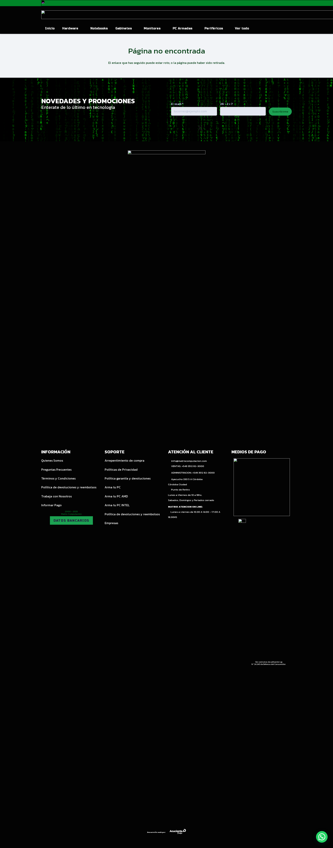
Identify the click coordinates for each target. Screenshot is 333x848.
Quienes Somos (52, 460)
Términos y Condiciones (58, 478)
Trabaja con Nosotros (56, 496)
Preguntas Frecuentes (56, 469)
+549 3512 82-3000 (193, 466)
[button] (80, 28)
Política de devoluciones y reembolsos (68, 487)
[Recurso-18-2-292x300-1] (262, 487)
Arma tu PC (113, 487)
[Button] (283, 28)
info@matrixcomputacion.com (189, 461)
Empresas (111, 523)
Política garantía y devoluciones (128, 478)
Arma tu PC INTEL (117, 505)
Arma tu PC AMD (116, 496)
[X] (200, 128)
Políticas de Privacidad (121, 469)
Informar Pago (51, 505)
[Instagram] (183, 128)
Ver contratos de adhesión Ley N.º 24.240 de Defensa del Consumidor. (268, 663)
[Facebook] (217, 128)
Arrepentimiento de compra (124, 460)
